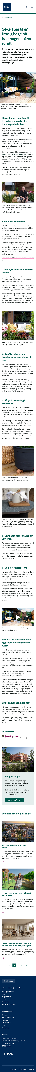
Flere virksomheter (9, 1004)
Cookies (13, 1069)
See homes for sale (14, 800)
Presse (4, 1025)
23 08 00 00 (6, 1046)
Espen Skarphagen (12, 736)
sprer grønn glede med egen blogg (14, 154)
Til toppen (9, 981)
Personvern (22, 1069)
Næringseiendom (8, 992)
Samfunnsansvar (8, 1017)
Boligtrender (8, 17)
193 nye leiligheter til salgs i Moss (15, 846)
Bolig (3, 994)
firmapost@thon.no (9, 1043)
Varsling (31, 1069)
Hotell (4, 999)
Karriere (5, 1020)
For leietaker (6, 1023)
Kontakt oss (6, 1028)
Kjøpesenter (6, 997)
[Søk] (27, 7)
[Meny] (32, 7)
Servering (5, 1002)
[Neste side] (26, 965)
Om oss (4, 1015)
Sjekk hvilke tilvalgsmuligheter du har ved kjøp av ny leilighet (17, 944)
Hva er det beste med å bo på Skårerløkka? (16, 894)
